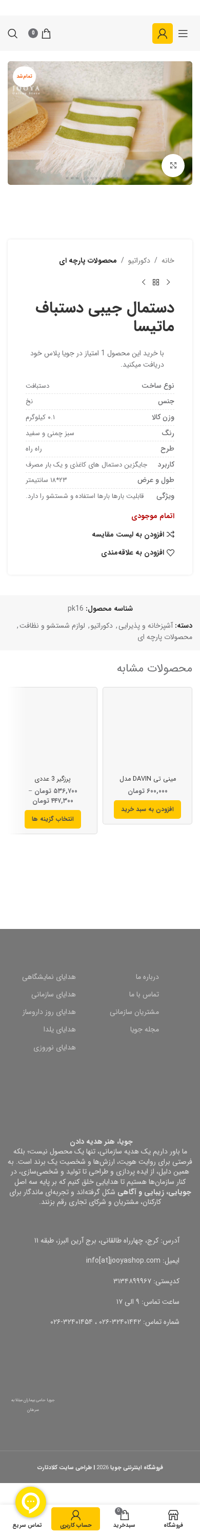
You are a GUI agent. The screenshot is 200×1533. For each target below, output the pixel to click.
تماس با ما (144, 994)
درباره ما (147, 977)
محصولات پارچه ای (88, 260)
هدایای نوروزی (54, 1047)
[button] (147, 809)
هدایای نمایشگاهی (49, 977)
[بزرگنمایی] (173, 165)
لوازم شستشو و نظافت (52, 625)
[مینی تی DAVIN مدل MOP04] (147, 732)
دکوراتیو (139, 260)
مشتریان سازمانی (134, 1012)
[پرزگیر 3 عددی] (52, 732)
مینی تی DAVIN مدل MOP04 (147, 783)
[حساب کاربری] (162, 33)
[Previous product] (168, 283)
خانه (168, 260)
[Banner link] (100, 875)
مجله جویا (144, 1029)
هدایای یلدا (60, 1029)
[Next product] (143, 283)
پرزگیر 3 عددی (52, 779)
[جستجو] (13, 33)
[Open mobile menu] (183, 33)
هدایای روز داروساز (49, 1012)
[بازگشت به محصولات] (156, 283)
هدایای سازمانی (53, 994)
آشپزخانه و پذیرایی (145, 625)
